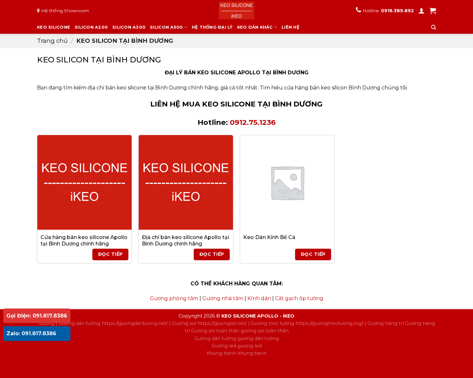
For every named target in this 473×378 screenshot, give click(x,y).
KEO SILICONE (53, 27)
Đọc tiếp (110, 254)
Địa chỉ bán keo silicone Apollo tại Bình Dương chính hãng (185, 240)
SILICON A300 (128, 27)
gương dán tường (258, 338)
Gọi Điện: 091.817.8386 (36, 316)
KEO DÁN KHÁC (255, 27)
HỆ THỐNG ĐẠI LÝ (212, 27)
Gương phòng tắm (174, 298)
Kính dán (259, 298)
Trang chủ (52, 40)
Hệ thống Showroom (65, 10)
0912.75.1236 (253, 122)
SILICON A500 (166, 27)
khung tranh (252, 353)
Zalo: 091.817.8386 (31, 333)
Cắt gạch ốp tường (299, 298)
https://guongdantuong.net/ (135, 323)
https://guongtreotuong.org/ (329, 323)
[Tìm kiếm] (433, 27)
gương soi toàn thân (265, 331)
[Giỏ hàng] (433, 11)
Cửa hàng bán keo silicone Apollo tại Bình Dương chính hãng (84, 240)
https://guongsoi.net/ (222, 323)
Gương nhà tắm (222, 298)
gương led (249, 346)
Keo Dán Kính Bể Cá (269, 237)
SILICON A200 (91, 27)
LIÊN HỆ (291, 27)
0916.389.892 (397, 10)
